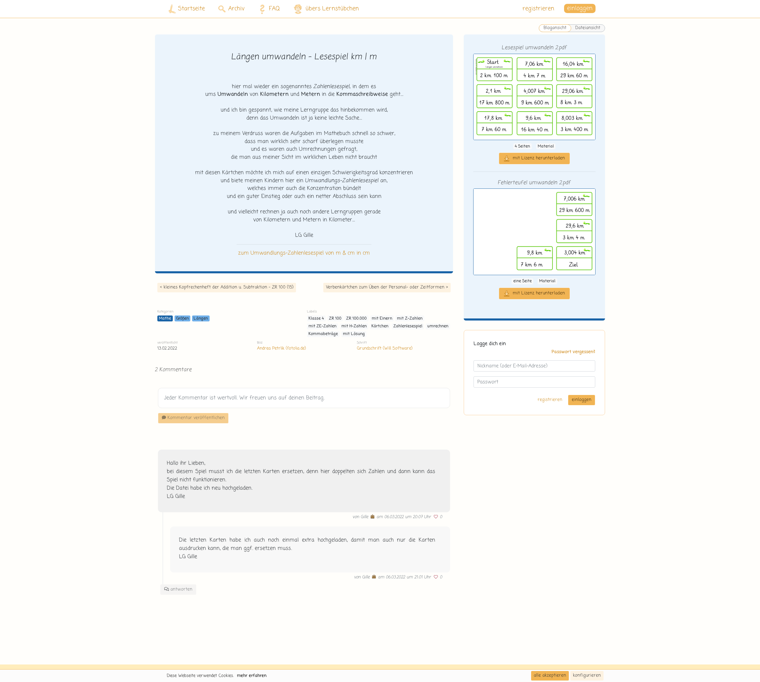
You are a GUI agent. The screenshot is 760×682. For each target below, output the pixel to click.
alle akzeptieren (550, 675)
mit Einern (382, 318)
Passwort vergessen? (573, 352)
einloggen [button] (580, 9)
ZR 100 (335, 318)
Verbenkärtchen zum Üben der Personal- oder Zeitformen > (387, 287)
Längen (201, 318)
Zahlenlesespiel (407, 326)
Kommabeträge (323, 334)
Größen (182, 318)
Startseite (191, 9)
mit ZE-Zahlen (322, 326)
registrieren (538, 9)
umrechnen (437, 326)
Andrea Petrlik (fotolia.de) (281, 348)
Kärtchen (379, 326)
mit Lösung (354, 334)
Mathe (165, 318)
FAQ (274, 9)
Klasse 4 (316, 318)
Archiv (236, 9)
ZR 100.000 (356, 318)
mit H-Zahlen (354, 326)
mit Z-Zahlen (409, 318)
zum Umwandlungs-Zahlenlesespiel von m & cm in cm (304, 253)
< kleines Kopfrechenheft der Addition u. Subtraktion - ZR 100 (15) (226, 287)
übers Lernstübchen (332, 9)
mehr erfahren (252, 676)
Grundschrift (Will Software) (384, 348)
